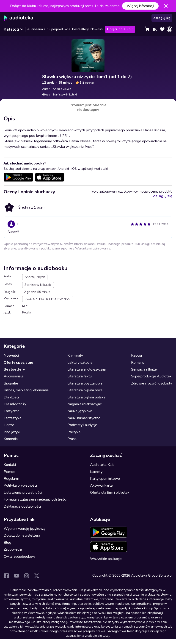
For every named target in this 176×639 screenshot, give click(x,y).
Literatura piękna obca (84, 390)
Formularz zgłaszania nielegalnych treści (35, 499)
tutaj (106, 636)
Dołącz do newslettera (22, 535)
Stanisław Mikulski (65, 94)
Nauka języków (79, 411)
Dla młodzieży (15, 404)
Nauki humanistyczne (83, 418)
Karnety (96, 471)
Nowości (97, 29)
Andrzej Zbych (62, 89)
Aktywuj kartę (101, 485)
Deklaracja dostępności (22, 506)
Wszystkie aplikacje (106, 558)
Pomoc (9, 471)
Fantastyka (12, 418)
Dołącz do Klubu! (120, 29)
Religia (136, 355)
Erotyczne (11, 411)
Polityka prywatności (20, 485)
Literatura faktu (79, 376)
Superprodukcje (58, 29)
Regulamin (12, 478)
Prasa (72, 438)
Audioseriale (36, 29)
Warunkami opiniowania (92, 248)
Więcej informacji (140, 5)
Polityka (73, 432)
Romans (137, 362)
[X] (36, 575)
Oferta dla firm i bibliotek (109, 492)
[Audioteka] (18, 18)
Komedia (11, 438)
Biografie (11, 383)
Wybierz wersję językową (24, 528)
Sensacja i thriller (144, 369)
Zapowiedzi (13, 549)
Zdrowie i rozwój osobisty (151, 383)
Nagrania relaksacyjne (84, 404)
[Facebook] (6, 575)
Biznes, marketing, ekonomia (26, 390)
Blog (7, 542)
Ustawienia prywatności (23, 493)
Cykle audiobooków (19, 556)
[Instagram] (26, 575)
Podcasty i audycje (82, 424)
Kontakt (10, 464)
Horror (9, 424)
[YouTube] (16, 575)
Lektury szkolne (80, 362)
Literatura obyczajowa (84, 383)
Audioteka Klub (102, 464)
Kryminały (75, 355)
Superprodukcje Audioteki (151, 376)
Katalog (11, 29)
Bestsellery (80, 29)
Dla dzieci (11, 397)
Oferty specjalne (18, 362)
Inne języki (12, 432)
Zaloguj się (161, 18)
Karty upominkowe (105, 478)
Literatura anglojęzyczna (86, 369)
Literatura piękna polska (86, 397)
